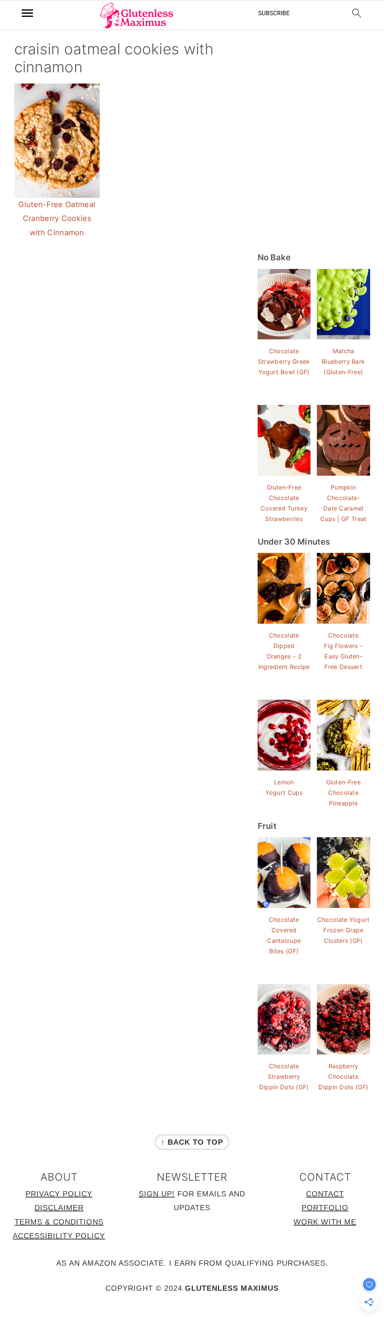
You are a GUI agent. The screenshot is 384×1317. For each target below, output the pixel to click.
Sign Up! (157, 1194)
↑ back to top (192, 1142)
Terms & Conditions (59, 1222)
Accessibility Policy (59, 1236)
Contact (325, 1194)
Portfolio (325, 1208)
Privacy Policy (59, 1194)
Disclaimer (59, 1208)
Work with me (325, 1222)
